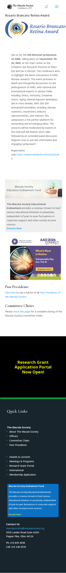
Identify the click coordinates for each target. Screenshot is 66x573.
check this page (21, 311)
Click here (10, 292)
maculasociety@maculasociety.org (25, 528)
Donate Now (14, 228)
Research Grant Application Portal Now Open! (33, 367)
